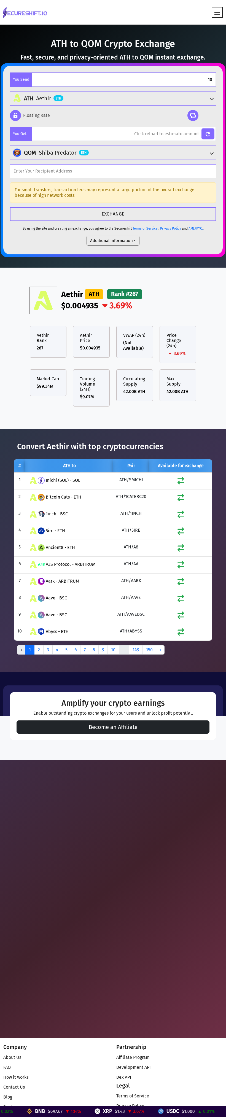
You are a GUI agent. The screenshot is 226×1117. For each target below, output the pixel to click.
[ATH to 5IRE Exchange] (180, 532)
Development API (133, 1067)
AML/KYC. (196, 228)
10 (113, 649)
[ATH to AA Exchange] (180, 566)
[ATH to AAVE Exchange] (180, 599)
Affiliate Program (133, 1057)
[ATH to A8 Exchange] (180, 549)
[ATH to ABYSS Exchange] (180, 633)
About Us (12, 1057)
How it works (15, 1077)
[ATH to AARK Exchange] (180, 582)
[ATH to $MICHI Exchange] (180, 482)
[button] (30, 115)
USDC (158, 1111)
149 (136, 649)
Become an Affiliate (113, 727)
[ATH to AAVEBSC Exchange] (180, 616)
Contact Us (14, 1087)
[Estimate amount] (207, 133)
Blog (7, 1097)
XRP (93, 1111)
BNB (25, 1111)
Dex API (123, 1077)
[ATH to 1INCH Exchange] (180, 515)
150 (149, 649)
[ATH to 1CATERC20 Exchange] (180, 498)
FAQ (7, 1067)
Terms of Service (145, 228)
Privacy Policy (170, 228)
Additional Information (111, 240)
